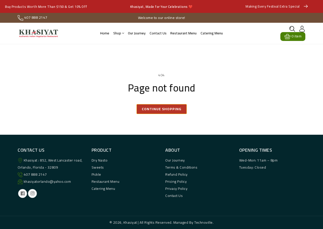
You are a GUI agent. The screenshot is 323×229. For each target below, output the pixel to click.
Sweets (98, 167)
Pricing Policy (176, 181)
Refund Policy (176, 174)
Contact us (158, 33)
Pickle (96, 174)
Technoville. (203, 222)
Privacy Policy (176, 188)
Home (104, 33)
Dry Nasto (100, 160)
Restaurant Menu (183, 33)
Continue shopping (161, 109)
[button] (292, 29)
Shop (117, 33)
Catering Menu (212, 33)
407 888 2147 (35, 174)
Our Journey (137, 33)
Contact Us (174, 195)
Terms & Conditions (181, 167)
